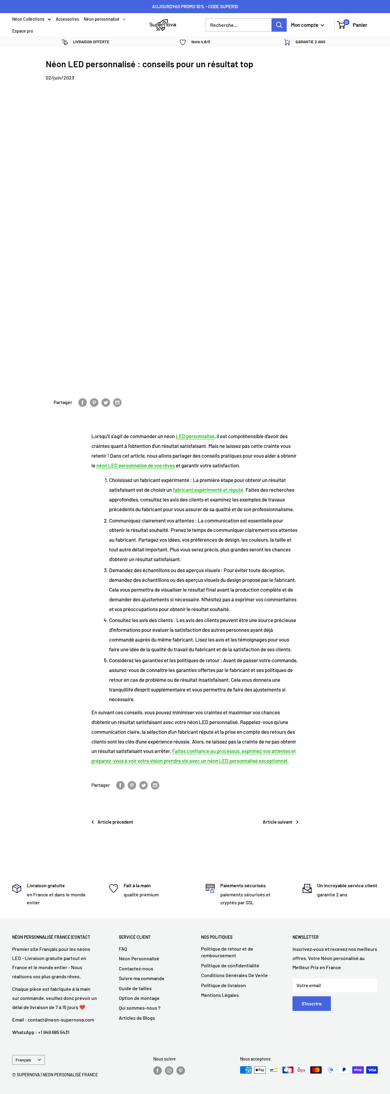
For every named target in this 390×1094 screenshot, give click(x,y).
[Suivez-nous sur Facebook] (157, 1070)
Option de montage (139, 998)
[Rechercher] (279, 25)
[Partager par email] (117, 402)
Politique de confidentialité (230, 965)
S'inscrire (312, 1003)
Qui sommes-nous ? (140, 1008)
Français (23, 1059)
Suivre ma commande (142, 978)
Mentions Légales (220, 995)
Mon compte (305, 25)
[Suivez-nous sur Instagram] (169, 1070)
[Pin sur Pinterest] (94, 402)
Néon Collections (28, 19)
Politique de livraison (223, 985)
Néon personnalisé (101, 19)
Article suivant (277, 822)
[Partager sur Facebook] (82, 402)
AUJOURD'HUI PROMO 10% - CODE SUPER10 (195, 6)
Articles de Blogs (137, 1018)
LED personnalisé (195, 436)
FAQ (123, 949)
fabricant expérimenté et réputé (208, 490)
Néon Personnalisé (139, 958)
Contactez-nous (136, 968)
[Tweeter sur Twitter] (105, 402)
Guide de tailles (135, 988)
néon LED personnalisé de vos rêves (135, 465)
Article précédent (115, 822)
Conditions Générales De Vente (234, 975)
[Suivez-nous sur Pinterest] (180, 1070)
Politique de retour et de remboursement (227, 952)
